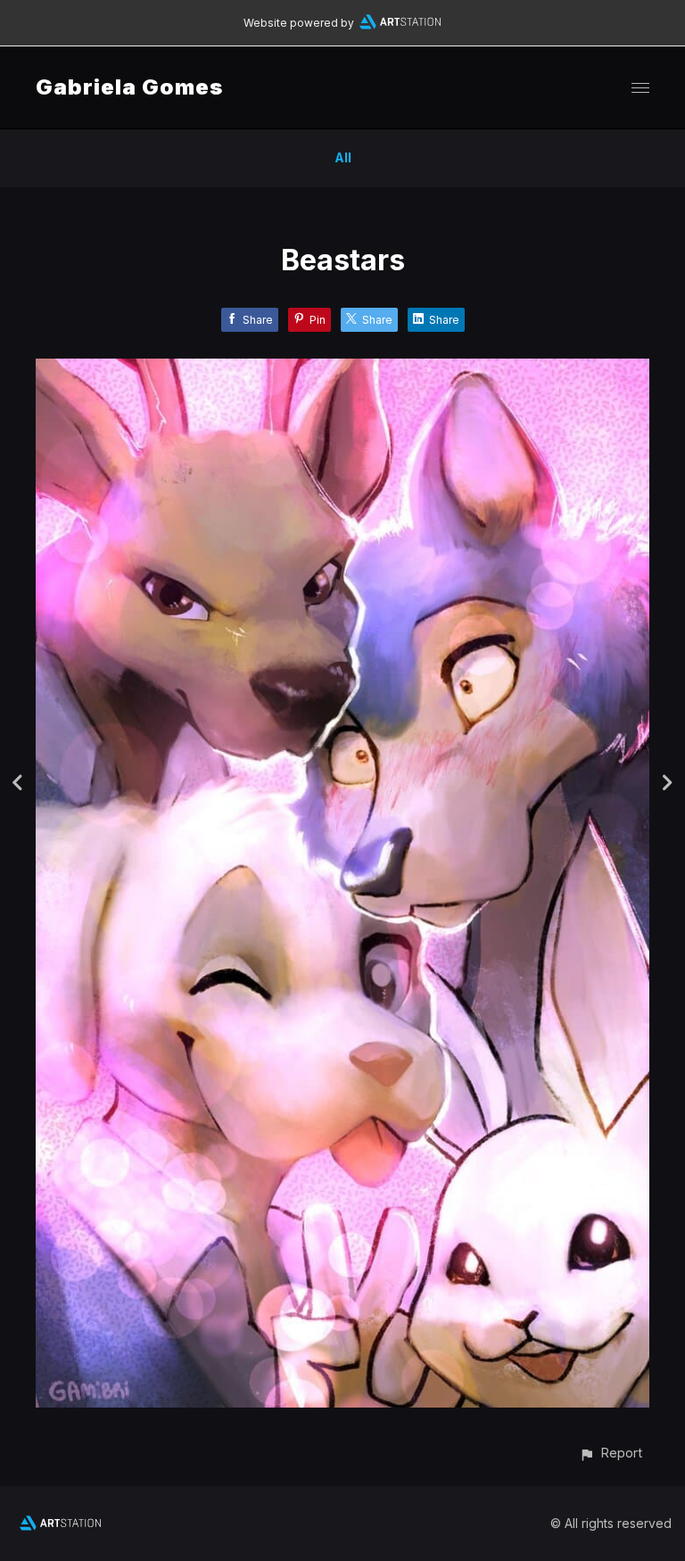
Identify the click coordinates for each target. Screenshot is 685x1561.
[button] (610, 1452)
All (342, 157)
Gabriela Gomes (129, 87)
